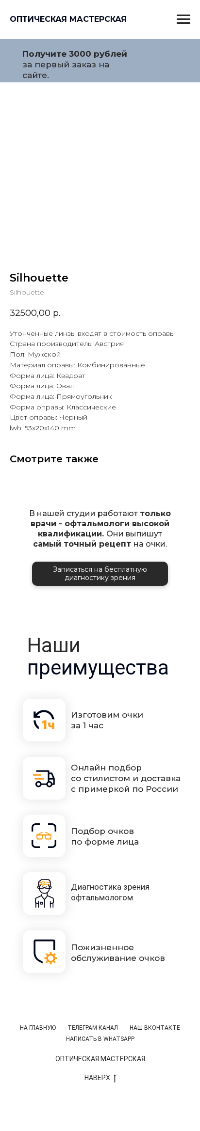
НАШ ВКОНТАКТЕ (155, 1027)
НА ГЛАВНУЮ (38, 1027)
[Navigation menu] (183, 19)
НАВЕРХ (97, 1078)
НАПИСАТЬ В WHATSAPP (100, 1039)
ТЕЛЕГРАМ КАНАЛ (92, 1027)
